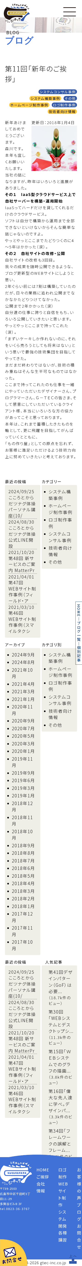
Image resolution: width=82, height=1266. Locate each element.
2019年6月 (23, 780)
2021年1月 (23, 699)
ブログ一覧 (79, 631)
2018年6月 (23, 868)
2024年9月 (23, 654)
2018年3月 (23, 891)
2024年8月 (23, 662)
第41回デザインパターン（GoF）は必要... (61, 981)
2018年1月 (23, 906)
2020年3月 (23, 743)
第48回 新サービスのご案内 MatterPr (22, 564)
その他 (70, 98)
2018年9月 (23, 845)
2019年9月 (23, 773)
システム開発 (62, 1219)
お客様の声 (79, 1184)
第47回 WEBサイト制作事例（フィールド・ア (22, 591)
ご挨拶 (42, 1177)
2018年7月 (23, 860)
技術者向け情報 (62, 111)
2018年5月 (23, 876)
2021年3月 (23, 691)
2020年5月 (23, 736)
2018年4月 (23, 883)
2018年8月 (23, 853)
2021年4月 (23, 684)
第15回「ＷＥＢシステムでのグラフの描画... (60, 1061)
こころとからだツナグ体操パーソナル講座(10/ (22, 506)
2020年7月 (23, 728)
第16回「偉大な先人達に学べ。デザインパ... (60, 1101)
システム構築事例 (45, 98)
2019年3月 (23, 788)
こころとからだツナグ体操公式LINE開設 (22, 537)
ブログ (79, 1212)
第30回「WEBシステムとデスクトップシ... (61, 1021)
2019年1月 (23, 795)
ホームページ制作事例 (29, 105)
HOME (79, 610)
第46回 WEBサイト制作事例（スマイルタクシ (22, 622)
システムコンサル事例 (58, 91)
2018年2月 (23, 898)
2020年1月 (23, 751)
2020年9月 (23, 720)
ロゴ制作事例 (64, 105)
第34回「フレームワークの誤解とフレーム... (60, 1140)
